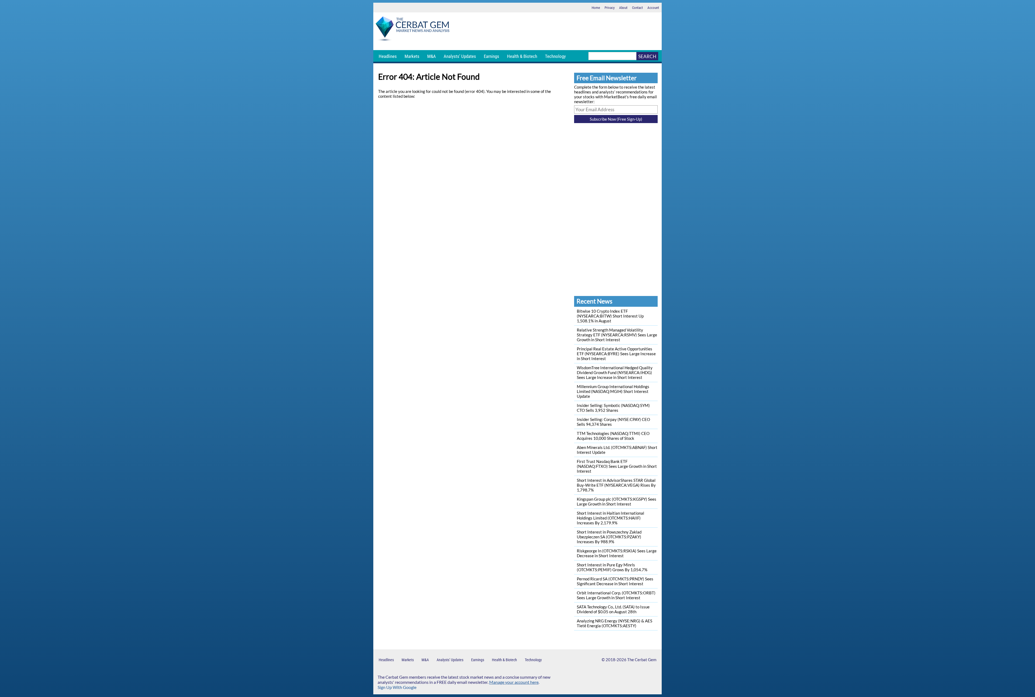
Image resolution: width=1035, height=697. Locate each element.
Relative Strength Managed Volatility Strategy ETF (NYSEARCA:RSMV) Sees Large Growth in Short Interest (617, 334)
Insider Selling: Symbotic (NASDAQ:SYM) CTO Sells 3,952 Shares (613, 408)
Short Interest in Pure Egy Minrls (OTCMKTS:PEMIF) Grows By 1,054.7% (612, 567)
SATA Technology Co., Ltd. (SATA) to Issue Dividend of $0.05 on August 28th (613, 609)
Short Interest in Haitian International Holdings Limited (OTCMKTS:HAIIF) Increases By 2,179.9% (610, 518)
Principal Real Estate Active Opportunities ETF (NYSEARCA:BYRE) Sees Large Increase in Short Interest (616, 353)
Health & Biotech (522, 56)
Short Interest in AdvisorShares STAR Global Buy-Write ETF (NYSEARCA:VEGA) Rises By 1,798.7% (616, 485)
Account (653, 8)
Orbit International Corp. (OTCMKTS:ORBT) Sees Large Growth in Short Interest (616, 595)
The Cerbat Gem (641, 659)
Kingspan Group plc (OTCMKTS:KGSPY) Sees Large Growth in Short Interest (616, 501)
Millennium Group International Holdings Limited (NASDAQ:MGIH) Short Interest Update (613, 391)
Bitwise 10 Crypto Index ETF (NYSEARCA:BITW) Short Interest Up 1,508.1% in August (610, 316)
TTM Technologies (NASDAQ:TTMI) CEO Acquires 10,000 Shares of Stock (613, 436)
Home (596, 8)
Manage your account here (514, 682)
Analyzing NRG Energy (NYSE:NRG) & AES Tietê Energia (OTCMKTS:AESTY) (614, 623)
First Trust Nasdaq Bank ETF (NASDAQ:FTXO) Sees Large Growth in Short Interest (617, 466)
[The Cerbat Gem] (412, 29)
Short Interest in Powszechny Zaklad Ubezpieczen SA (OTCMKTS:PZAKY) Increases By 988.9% (609, 536)
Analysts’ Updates (460, 56)
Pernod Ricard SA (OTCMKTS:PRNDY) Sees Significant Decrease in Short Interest (615, 581)
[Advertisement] (557, 31)
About (623, 8)
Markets (412, 56)
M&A (431, 56)
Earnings (491, 56)
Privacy (610, 8)
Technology (555, 56)
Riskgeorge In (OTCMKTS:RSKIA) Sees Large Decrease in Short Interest (617, 553)
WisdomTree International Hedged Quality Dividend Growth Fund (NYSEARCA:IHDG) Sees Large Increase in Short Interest (615, 372)
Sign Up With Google (397, 687)
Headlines (388, 56)
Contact (637, 8)
